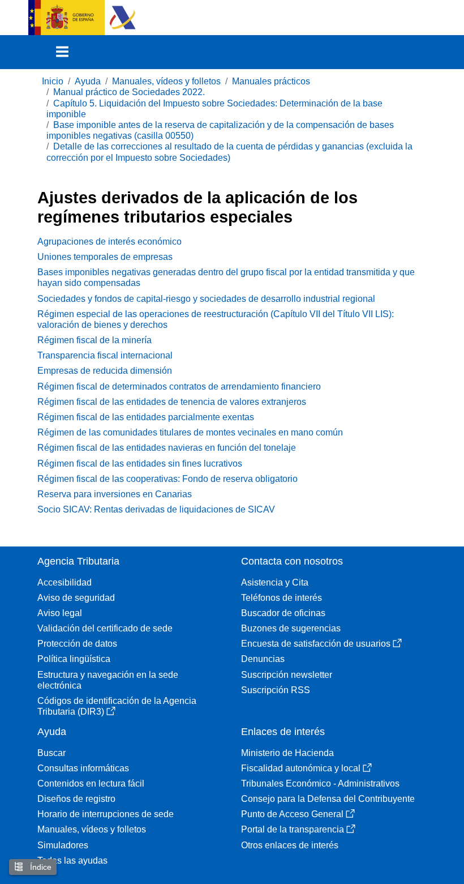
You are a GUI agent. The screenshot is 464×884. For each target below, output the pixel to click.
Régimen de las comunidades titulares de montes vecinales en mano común (190, 432)
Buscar (51, 753)
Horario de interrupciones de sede (105, 814)
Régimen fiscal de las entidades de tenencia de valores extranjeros (171, 402)
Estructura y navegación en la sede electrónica (107, 680)
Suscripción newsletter (286, 675)
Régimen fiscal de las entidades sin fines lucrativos (139, 463)
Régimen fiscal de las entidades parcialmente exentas (145, 417)
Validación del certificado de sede (105, 628)
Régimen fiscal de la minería (94, 340)
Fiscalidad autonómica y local (300, 768)
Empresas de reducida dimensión (104, 370)
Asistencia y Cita (274, 582)
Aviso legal (59, 613)
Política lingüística (73, 659)
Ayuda (88, 81)
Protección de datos (77, 643)
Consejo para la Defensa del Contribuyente (328, 799)
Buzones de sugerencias (291, 628)
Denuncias (263, 659)
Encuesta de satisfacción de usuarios (315, 643)
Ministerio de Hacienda (287, 753)
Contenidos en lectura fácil (90, 783)
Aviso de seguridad (76, 598)
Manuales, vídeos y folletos (166, 81)
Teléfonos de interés (281, 598)
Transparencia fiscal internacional (105, 355)
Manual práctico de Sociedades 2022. (129, 92)
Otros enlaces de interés (289, 845)
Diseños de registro (76, 799)
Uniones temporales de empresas (105, 257)
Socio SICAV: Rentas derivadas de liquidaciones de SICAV (156, 509)
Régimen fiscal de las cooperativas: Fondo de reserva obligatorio (167, 479)
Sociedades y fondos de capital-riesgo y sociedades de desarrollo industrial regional (206, 299)
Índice (39, 867)
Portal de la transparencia (292, 829)
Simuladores (62, 845)
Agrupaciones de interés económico (109, 241)
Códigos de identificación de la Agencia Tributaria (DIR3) (116, 706)
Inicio (52, 81)
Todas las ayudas (72, 860)
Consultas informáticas (83, 768)
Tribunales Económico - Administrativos (320, 783)
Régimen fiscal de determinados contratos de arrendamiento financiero (179, 386)
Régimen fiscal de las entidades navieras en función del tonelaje (166, 447)
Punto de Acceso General (292, 814)
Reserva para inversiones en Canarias (114, 494)
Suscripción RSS (275, 690)
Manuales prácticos (271, 81)
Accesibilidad (64, 582)
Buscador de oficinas (283, 613)
